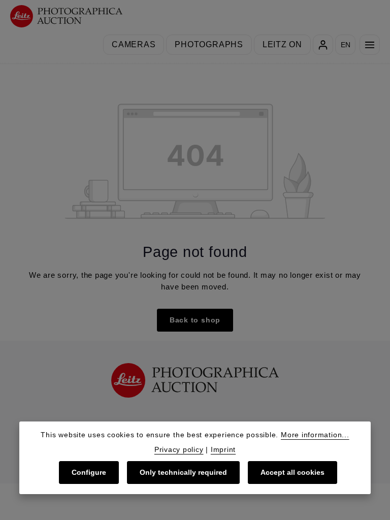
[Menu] (370, 45)
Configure (89, 472)
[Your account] (323, 45)
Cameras (133, 44)
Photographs (209, 44)
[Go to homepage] (66, 16)
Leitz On (282, 44)
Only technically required (183, 472)
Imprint (223, 449)
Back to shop (195, 320)
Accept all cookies (292, 472)
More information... (315, 435)
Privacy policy (179, 449)
